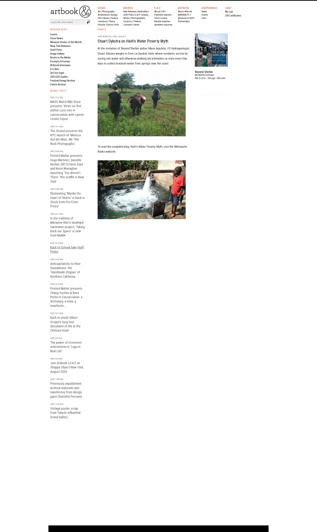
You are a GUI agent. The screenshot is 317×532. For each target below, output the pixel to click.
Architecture (103, 14)
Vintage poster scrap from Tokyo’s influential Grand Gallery (65, 413)
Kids (117, 24)
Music (106, 18)
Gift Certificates (233, 15)
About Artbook (185, 11)
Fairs (204, 18)
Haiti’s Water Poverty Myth (146, 146)
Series (136, 24)
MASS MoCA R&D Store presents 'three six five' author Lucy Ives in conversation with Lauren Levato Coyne (67, 110)
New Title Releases (60, 46)
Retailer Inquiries (162, 21)
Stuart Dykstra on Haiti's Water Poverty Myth (133, 41)
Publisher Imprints (163, 14)
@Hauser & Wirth (186, 18)
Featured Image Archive (62, 80)
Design (114, 14)
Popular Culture (105, 24)
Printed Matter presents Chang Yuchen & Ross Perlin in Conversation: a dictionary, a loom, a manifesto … (66, 297)
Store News (56, 38)
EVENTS (102, 29)
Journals (127, 24)
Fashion (114, 18)
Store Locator (160, 18)
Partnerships (184, 21)
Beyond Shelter (130, 48)
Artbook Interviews (60, 65)
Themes (137, 21)
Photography (108, 11)
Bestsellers (143, 11)
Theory (112, 21)
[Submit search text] (88, 22)
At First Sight (57, 73)
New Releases (129, 11)
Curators (127, 21)
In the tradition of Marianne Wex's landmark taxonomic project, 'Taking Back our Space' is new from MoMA (67, 226)
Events (205, 14)
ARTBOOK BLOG (58, 29)
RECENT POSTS (58, 91)
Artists (126, 18)
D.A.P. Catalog (141, 14)
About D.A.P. (160, 11)
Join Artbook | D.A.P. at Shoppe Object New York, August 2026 (67, 367)
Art (99, 11)
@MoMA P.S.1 (184, 14)
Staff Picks (128, 14)
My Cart (229, 11)
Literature (102, 21)
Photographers (138, 18)
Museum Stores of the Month (66, 42)
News (204, 11)
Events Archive (58, 84)
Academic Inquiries (163, 24)
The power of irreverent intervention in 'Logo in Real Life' (66, 347)
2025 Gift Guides (59, 76)
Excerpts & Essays (60, 61)
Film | (100, 18)
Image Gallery (57, 53)
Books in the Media (60, 57)
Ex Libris (54, 69)
